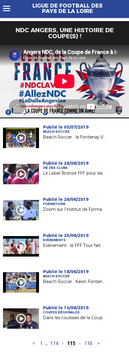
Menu (9, 8)
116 (88, 343)
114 (54, 343)
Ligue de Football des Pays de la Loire (67, 8)
